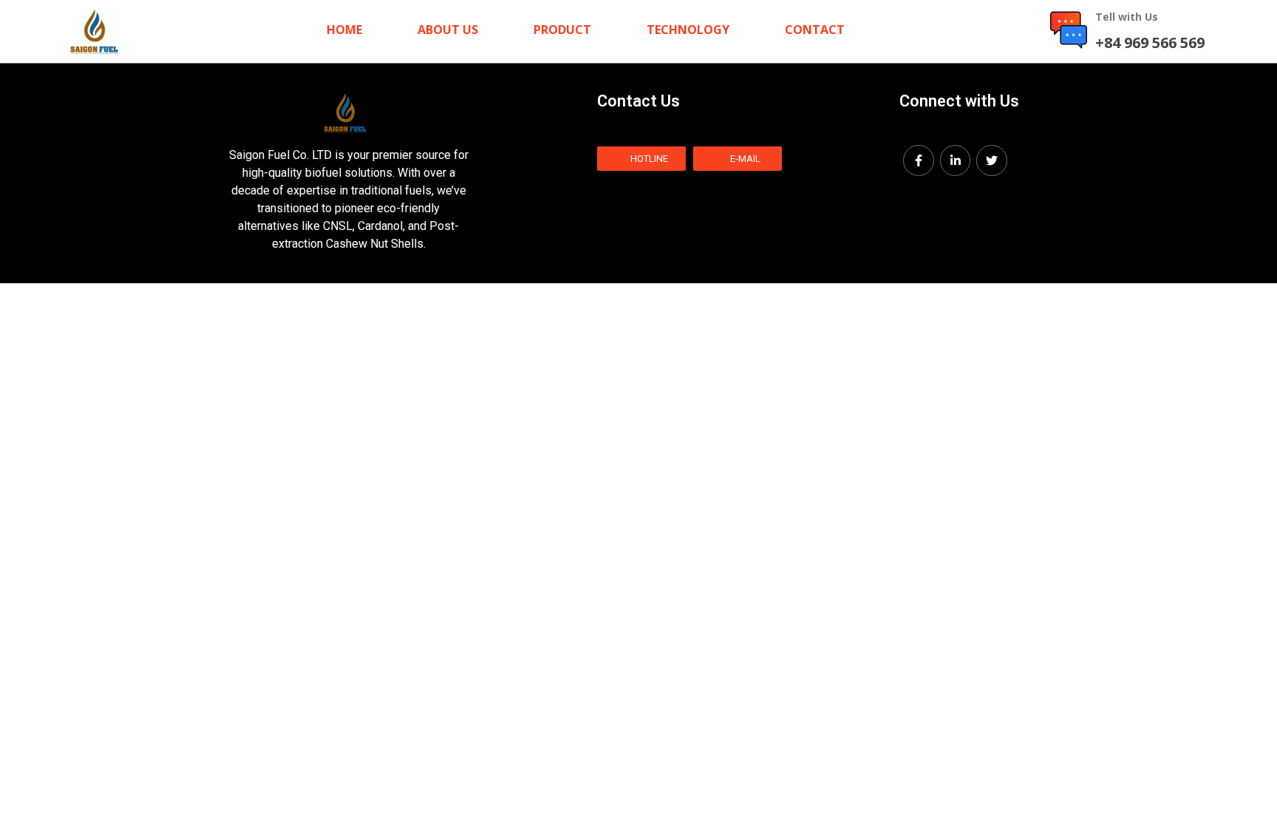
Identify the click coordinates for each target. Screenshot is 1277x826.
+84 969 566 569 (1150, 43)
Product (562, 30)
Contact (815, 30)
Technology (688, 30)
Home (344, 30)
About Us (448, 30)
